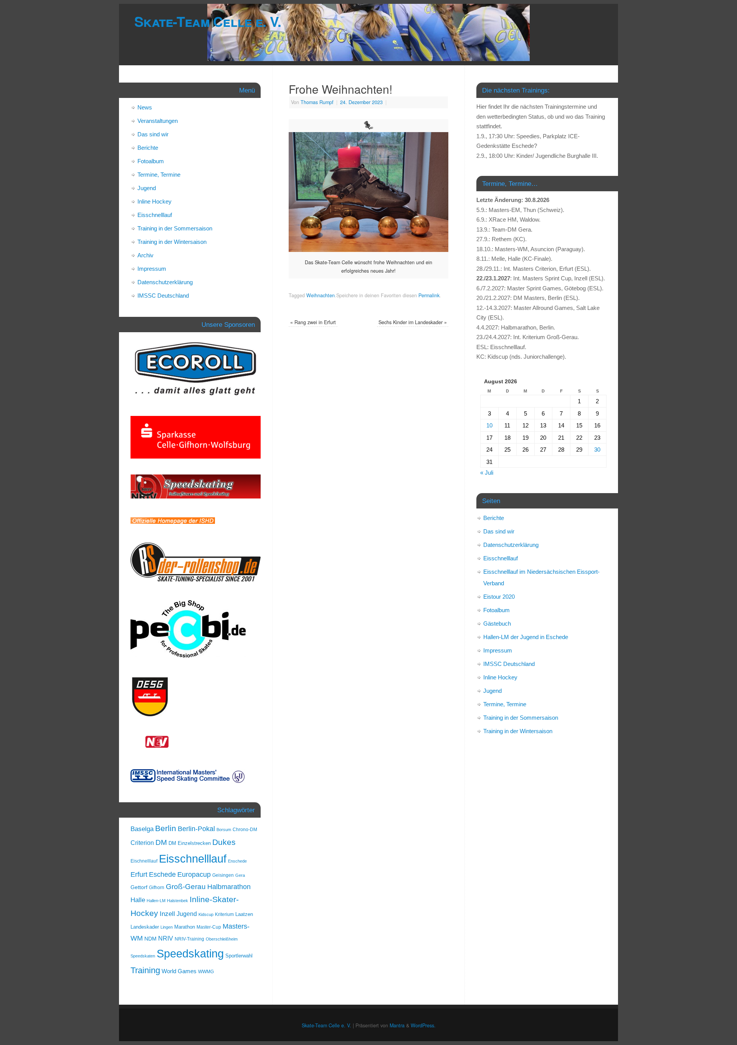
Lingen (166, 927)
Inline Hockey (154, 201)
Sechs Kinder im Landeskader (412, 322)
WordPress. (423, 1025)
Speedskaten (143, 956)
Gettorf (139, 887)
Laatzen (244, 914)
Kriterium (224, 914)
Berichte (147, 147)
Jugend (146, 188)
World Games (179, 971)
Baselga (142, 829)
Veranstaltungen (157, 121)
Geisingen (223, 875)
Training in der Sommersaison (174, 228)
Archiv (145, 255)
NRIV (165, 938)
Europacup (194, 874)
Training (145, 970)
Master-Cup (209, 927)
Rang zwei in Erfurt (313, 322)
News (144, 107)
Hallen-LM (156, 900)
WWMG (206, 971)
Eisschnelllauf (154, 215)
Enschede (237, 861)
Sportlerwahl (239, 956)
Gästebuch (497, 623)
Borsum (223, 829)
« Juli (486, 472)
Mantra (397, 1025)
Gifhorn (156, 887)
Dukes (224, 842)
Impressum (151, 268)
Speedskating (190, 953)
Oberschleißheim (222, 939)
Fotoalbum (150, 161)
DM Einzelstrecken (190, 843)
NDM (150, 939)
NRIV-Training (189, 939)
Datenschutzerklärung (165, 282)
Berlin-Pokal (196, 829)
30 (597, 449)
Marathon (184, 927)
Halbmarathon (229, 887)
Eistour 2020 (499, 596)
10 (489, 425)
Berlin (165, 828)
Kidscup (205, 914)
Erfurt (139, 874)
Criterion (142, 843)
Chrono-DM (245, 829)
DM (161, 842)
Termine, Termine (158, 174)
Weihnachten (320, 295)
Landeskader (145, 927)
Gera (240, 875)
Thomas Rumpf (317, 102)
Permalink (429, 295)
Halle (138, 900)
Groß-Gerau (186, 887)
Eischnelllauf (144, 861)
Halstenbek (177, 900)
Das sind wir (153, 134)
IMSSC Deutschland (163, 295)
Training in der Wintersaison (172, 241)
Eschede (162, 874)
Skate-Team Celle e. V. (207, 21)
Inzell (167, 913)
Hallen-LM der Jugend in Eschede (525, 637)
